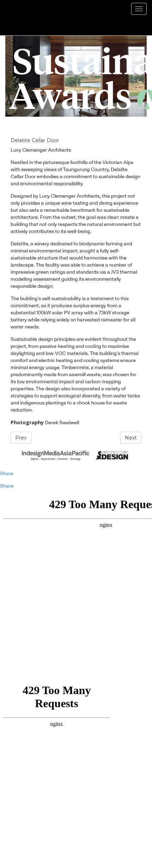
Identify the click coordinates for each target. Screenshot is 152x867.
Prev (21, 438)
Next (131, 438)
